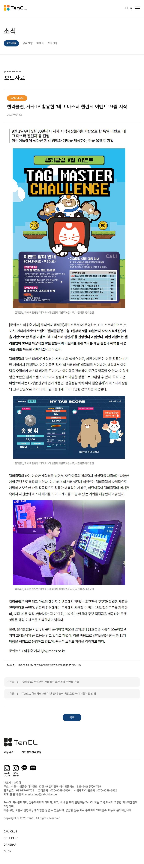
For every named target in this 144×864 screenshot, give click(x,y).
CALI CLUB (10, 831)
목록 (72, 717)
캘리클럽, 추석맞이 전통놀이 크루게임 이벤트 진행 (50, 681)
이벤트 (40, 43)
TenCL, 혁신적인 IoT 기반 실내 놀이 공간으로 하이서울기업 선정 (59, 693)
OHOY (7, 851)
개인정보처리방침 (31, 752)
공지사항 (28, 43)
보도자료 (11, 43)
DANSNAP (10, 844)
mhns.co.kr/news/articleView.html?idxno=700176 (49, 664)
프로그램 (53, 43)
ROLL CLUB (11, 838)
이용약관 (9, 752)
